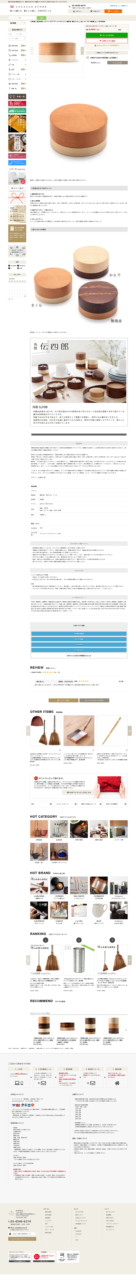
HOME (9, 1048)
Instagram (14, 265)
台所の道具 (48, 1215)
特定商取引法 (110, 1227)
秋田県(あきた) (24, 1048)
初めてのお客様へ (112, 804)
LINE (21, 268)
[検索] (24, 38)
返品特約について (95, 62)
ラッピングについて (81, 1221)
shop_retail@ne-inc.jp (18, 1227)
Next (82, 51)
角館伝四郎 (31, 1048)
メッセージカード (62, 804)
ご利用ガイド (124, 6)
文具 (46, 1224)
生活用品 (47, 1218)
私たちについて (110, 1212)
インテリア (48, 1221)
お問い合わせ (113, 6)
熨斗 (32, 804)
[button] (28, 731)
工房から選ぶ (16, 1048)
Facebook (22, 265)
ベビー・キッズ (49, 1230)
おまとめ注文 (110, 1221)
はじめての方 (79, 1212)
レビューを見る (118, 62)
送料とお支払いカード (88, 804)
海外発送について (80, 1224)
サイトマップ (110, 1230)
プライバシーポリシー (112, 1224)
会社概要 (108, 1215)
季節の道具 (48, 1233)
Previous (31, 51)
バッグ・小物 (49, 1227)
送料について (79, 1215)
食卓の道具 (48, 1212)
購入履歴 (13, 23)
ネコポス (34, 528)
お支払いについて (80, 1218)
